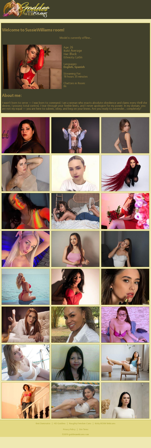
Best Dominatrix (43, 423)
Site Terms (83, 429)
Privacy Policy (69, 429)
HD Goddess (59, 423)
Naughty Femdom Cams (80, 423)
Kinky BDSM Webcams (105, 423)
